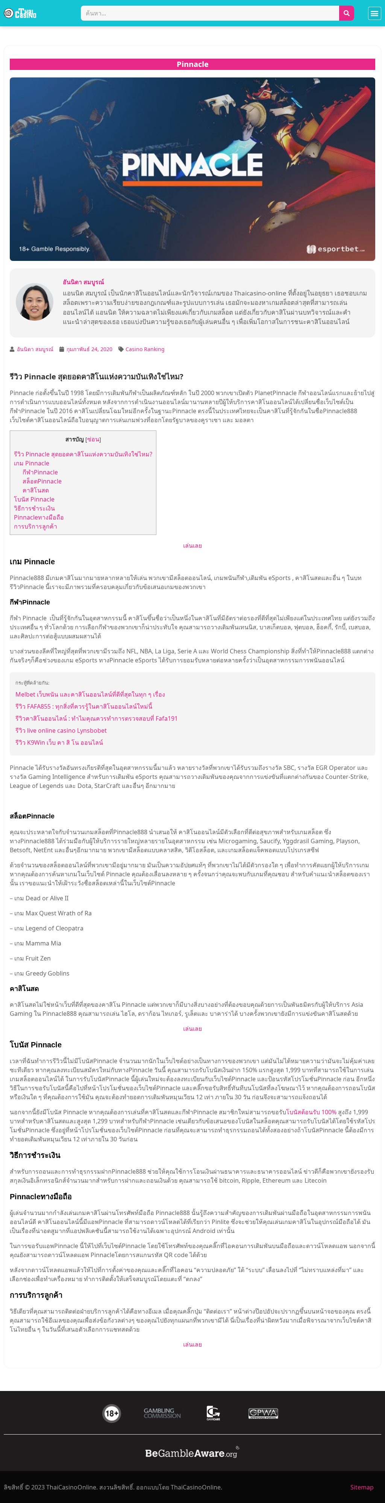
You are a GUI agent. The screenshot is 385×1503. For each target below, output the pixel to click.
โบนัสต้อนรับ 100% (311, 1112)
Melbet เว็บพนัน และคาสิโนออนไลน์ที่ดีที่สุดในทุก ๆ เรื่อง (90, 694)
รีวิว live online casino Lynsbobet (61, 730)
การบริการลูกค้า (35, 526)
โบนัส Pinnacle (34, 499)
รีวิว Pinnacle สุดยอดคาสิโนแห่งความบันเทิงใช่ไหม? (83, 454)
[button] (374, 13)
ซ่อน (93, 439)
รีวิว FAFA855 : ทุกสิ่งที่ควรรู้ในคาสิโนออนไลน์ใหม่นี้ (83, 706)
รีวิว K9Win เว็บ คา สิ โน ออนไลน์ (59, 742)
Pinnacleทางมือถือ (39, 517)
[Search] (346, 13)
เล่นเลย (192, 545)
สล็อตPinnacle (42, 481)
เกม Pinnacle (32, 463)
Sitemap (362, 1487)
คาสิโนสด (36, 490)
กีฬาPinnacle (41, 472)
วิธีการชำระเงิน (34, 508)
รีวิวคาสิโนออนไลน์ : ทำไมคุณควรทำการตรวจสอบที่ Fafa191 (96, 718)
